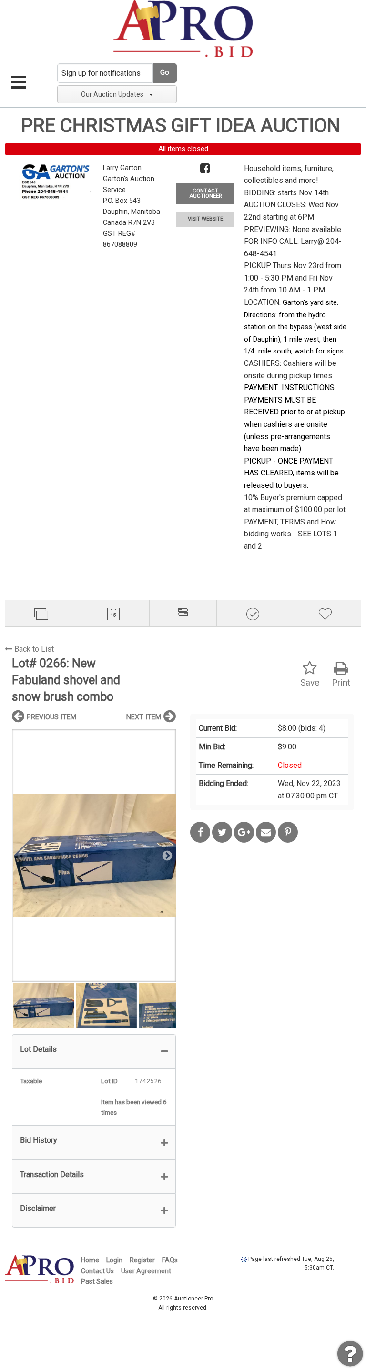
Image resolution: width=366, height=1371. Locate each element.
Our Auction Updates (112, 94)
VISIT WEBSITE (205, 219)
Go (164, 73)
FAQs (170, 1260)
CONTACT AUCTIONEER (205, 193)
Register (142, 1260)
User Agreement (146, 1271)
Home (90, 1260)
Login (114, 1260)
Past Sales (97, 1281)
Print (341, 682)
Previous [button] (21, 855)
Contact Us (97, 1271)
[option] (94, 855)
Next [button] (166, 855)
